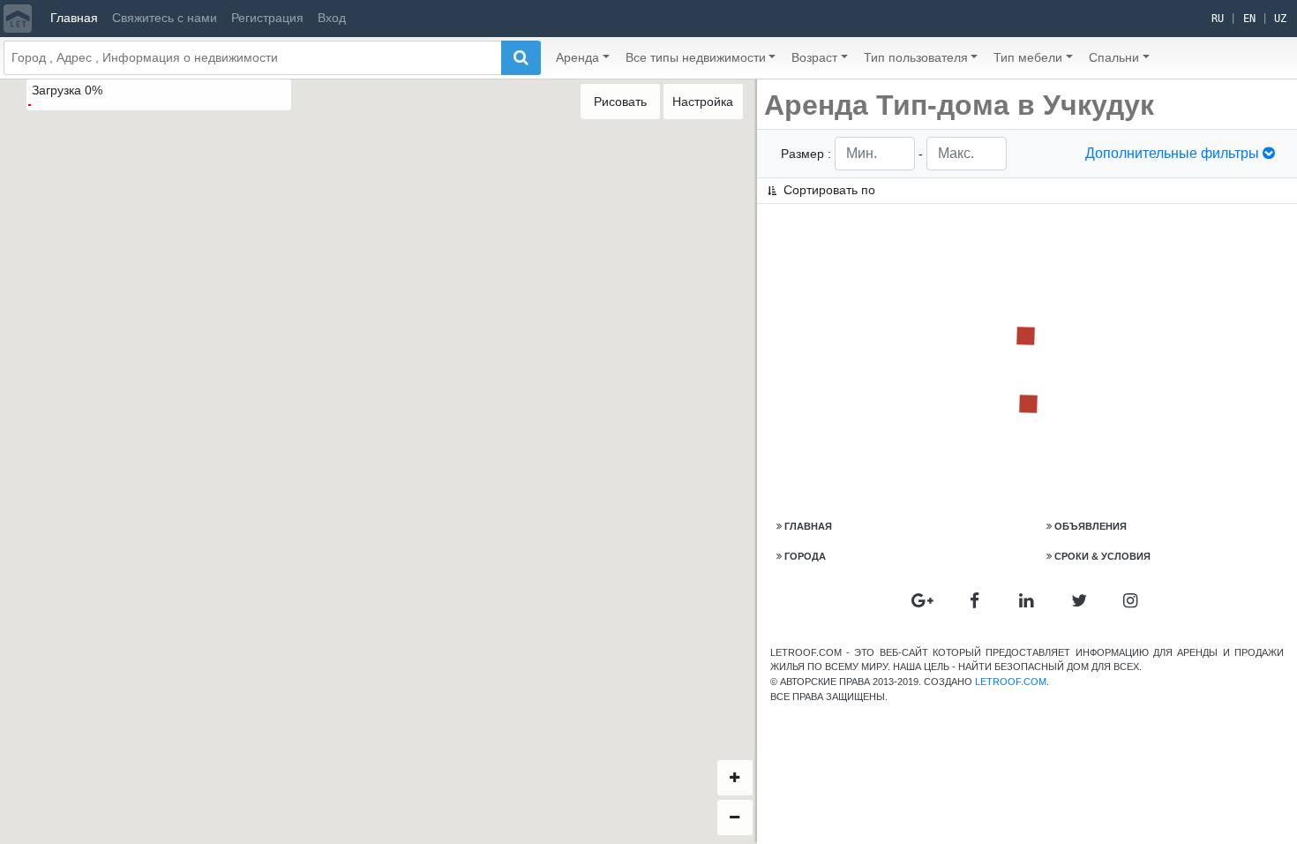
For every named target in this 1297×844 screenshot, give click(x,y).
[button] (583, 58)
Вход (332, 18)
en (1249, 18)
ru (1217, 18)
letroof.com (1010, 681)
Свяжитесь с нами (164, 18)
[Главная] (18, 18)
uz (1280, 18)
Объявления (1090, 526)
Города (805, 556)
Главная (74, 18)
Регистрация (267, 18)
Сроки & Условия (1102, 556)
